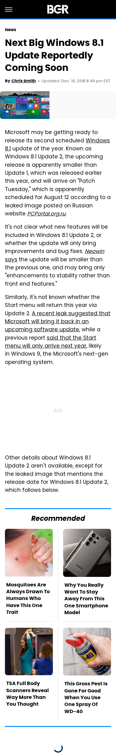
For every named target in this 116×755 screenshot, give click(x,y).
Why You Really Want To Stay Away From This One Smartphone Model (86, 599)
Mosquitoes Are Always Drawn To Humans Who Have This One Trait (28, 599)
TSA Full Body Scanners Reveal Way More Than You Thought (27, 693)
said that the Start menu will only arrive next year (50, 342)
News (10, 29)
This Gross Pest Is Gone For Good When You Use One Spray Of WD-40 (86, 697)
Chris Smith (23, 81)
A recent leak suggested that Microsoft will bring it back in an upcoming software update (57, 322)
